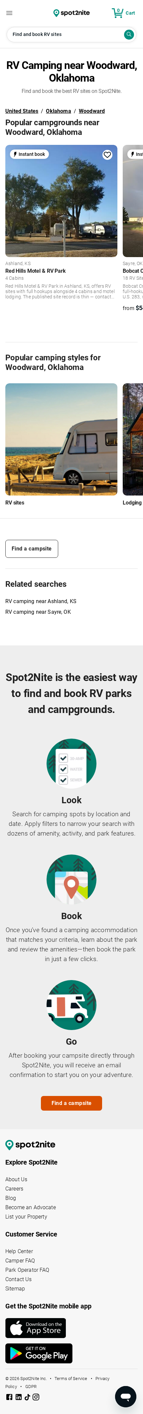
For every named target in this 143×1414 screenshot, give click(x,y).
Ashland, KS (18, 263)
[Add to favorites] (107, 155)
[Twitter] (28, 1398)
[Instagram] (36, 1398)
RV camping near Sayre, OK (38, 612)
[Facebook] (10, 1398)
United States (21, 111)
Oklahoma (58, 111)
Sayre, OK (133, 263)
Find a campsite (32, 548)
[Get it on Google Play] (71, 1353)
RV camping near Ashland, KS (40, 601)
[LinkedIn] (19, 1398)
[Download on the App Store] (71, 1328)
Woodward (92, 111)
